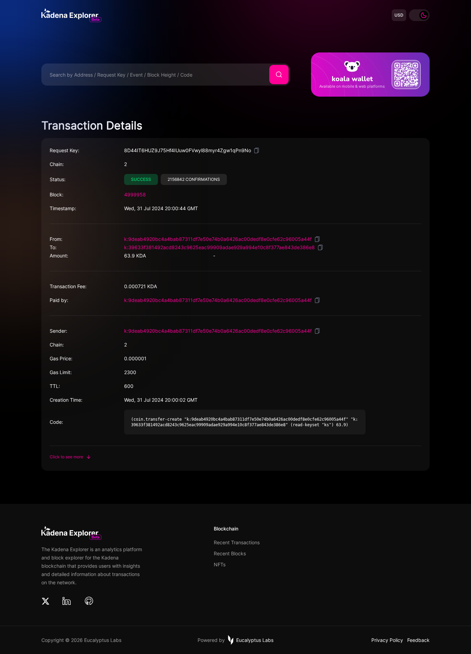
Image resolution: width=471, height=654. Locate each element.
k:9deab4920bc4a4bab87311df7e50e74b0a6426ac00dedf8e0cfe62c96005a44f (218, 239)
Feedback (418, 640)
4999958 (135, 194)
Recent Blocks (230, 553)
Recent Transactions (237, 542)
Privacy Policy (387, 640)
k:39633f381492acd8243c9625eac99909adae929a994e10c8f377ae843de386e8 (219, 247)
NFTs (220, 564)
